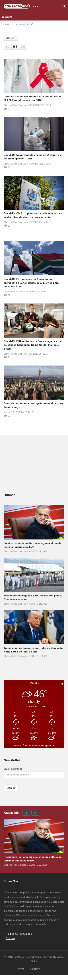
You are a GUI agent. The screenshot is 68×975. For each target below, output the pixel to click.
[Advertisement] (31, 463)
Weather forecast (34, 745)
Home (7, 24)
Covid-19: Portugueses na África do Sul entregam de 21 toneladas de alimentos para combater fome (31, 283)
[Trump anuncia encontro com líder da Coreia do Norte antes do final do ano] (34, 627)
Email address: (13, 768)
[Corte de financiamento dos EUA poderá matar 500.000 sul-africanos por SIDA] (34, 76)
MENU (8, 16)
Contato (10, 938)
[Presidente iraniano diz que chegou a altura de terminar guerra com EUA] (34, 522)
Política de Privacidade (19, 933)
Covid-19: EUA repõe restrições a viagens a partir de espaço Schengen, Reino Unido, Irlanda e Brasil (34, 345)
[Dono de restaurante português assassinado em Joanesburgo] (34, 383)
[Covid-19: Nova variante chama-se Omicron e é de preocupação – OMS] (34, 134)
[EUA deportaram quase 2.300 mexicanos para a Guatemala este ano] (34, 575)
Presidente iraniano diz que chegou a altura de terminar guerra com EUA (33, 858)
